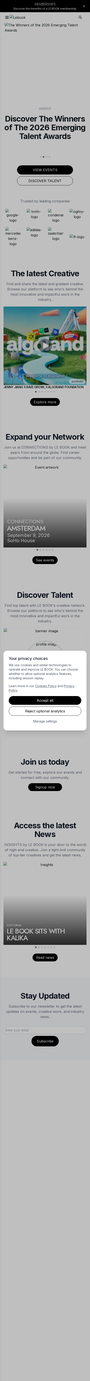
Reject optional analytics (45, 711)
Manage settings (45, 721)
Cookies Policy (46, 686)
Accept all (45, 700)
